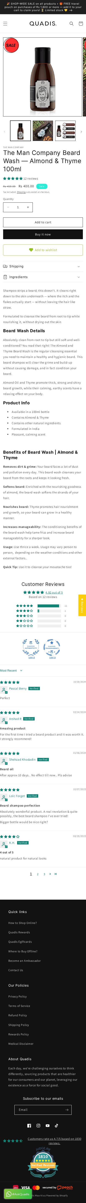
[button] (5, 23)
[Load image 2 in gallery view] (43, 131)
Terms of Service (19, 1006)
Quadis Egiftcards (20, 942)
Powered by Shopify (57, 1195)
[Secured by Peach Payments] (57, 1187)
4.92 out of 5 (54, 592)
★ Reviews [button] (82, 605)
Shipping (21, 192)
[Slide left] (4, 131)
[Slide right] (81, 131)
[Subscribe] (66, 1110)
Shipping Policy (18, 1025)
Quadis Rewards (19, 932)
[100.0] (31, 647)
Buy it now (43, 234)
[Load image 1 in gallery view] (20, 131)
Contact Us (15, 970)
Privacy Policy (17, 996)
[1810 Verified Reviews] (43, 1179)
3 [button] (44, 874)
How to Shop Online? (22, 923)
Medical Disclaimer (21, 1044)
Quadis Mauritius (36, 1195)
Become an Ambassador (24, 961)
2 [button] (38, 874)
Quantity (8, 199)
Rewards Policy (18, 1034)
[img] (10, 682)
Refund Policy (17, 1015)
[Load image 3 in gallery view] (65, 131)
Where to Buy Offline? (23, 951)
